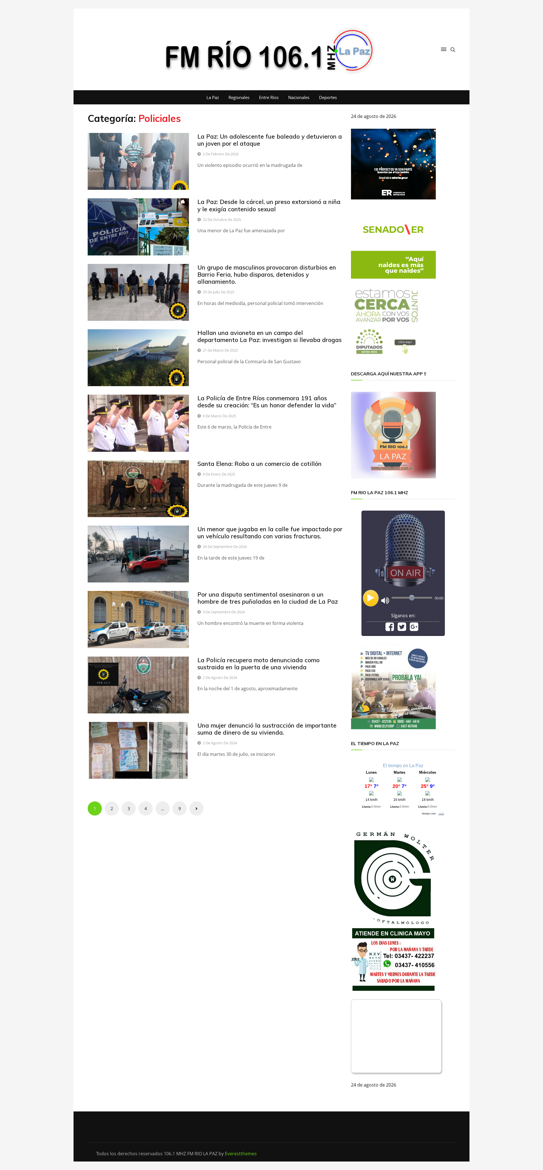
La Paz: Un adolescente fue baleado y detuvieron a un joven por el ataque (269, 140)
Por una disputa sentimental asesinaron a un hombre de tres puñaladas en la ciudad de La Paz (267, 598)
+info (441, 813)
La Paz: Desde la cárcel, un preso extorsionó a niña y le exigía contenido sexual (269, 205)
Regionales (239, 97)
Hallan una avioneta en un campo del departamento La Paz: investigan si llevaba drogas (269, 336)
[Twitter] (402, 628)
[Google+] (414, 628)
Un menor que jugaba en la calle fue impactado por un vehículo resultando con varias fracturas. (269, 532)
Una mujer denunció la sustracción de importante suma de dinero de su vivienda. (267, 729)
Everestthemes (241, 1153)
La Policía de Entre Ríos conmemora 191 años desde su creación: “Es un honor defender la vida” (266, 401)
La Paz (212, 97)
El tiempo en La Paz (403, 765)
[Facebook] (389, 628)
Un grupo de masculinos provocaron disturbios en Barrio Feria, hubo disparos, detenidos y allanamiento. (266, 274)
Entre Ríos (269, 97)
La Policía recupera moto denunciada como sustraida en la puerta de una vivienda (258, 663)
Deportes (328, 97)
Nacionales (298, 97)
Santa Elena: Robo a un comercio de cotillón (259, 463)
